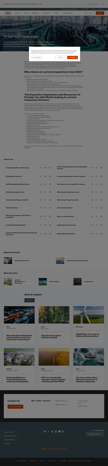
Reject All (60, 57)
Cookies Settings (37, 57)
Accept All (72, 57)
